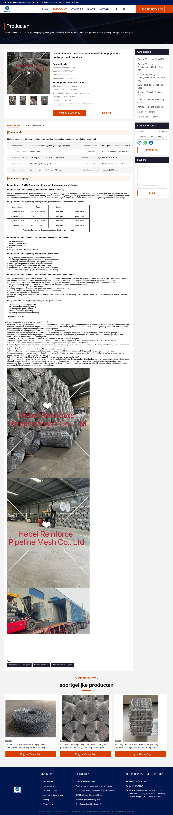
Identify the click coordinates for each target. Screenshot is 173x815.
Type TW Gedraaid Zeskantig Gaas (90, 804)
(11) (149, 117)
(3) (150, 101)
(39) (151, 77)
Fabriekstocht (48, 786)
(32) (150, 67)
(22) (149, 93)
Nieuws (91, 9)
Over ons (76, 9)
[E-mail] (151, 142)
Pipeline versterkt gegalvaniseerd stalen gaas (94, 786)
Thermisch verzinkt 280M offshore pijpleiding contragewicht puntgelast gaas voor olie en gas (26, 746)
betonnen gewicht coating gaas (88, 800)
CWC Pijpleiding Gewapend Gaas (89, 795)
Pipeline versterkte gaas (62, 665)
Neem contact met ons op (53, 795)
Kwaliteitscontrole (50, 790)
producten (15, 33)
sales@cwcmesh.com (52, 2)
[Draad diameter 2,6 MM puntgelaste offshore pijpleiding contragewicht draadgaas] (28, 73)
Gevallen (104, 9)
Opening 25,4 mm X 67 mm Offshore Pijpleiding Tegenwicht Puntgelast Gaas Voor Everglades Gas (138, 746)
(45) (150, 86)
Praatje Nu (152, 149)
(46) (150, 59)
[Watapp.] (145, 142)
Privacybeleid (48, 804)
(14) (146, 112)
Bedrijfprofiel (48, 781)
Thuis (45, 9)
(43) (150, 107)
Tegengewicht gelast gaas (19, 665)
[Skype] (139, 142)
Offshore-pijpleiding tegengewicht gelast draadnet (42, 33)
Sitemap (46, 800)
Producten (58, 9)
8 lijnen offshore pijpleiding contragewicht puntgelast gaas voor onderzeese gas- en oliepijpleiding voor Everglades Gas (83, 746)
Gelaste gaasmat (41, 665)
